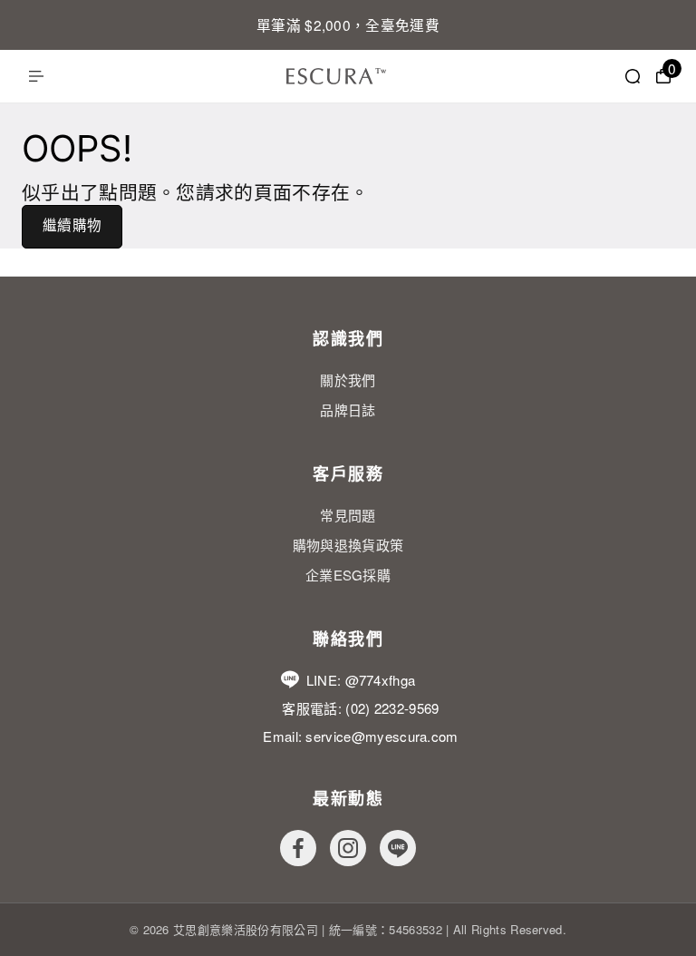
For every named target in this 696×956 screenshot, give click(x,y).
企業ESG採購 (348, 574)
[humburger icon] (36, 76)
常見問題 (347, 514)
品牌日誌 (347, 409)
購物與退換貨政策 (348, 544)
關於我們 (347, 379)
